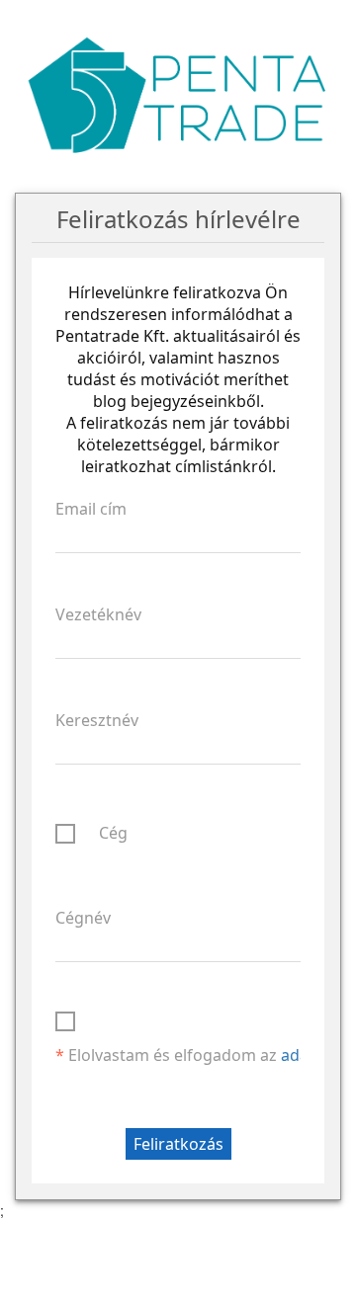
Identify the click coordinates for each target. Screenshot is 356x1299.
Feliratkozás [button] (178, 1144)
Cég (113, 833)
